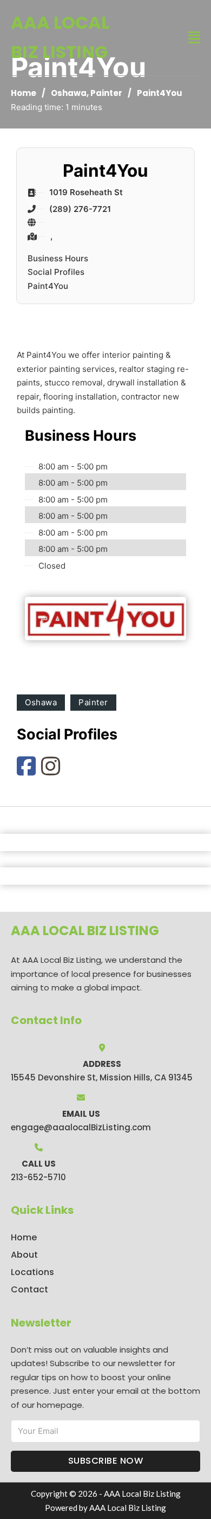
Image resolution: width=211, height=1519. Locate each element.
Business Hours (58, 258)
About (24, 1254)
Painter (106, 93)
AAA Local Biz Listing (60, 37)
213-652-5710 (38, 1177)
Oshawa (69, 93)
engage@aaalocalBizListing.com (81, 1127)
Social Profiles (56, 272)
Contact (29, 1289)
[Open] (194, 37)
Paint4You (48, 286)
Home (23, 93)
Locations (32, 1272)
